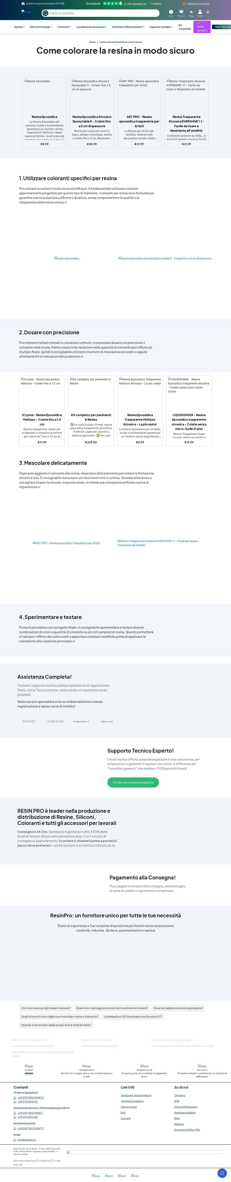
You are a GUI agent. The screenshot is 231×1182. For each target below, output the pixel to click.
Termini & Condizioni (132, 1101)
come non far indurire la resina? (97, 1040)
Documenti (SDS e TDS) (187, 1129)
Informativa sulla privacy (25, 1161)
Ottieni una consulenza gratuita (133, 782)
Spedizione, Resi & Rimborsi (136, 1095)
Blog (177, 1118)
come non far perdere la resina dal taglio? (172, 1040)
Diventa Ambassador (186, 1106)
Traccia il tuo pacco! (198, 3)
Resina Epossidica (44, 117)
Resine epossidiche (184, 1112)
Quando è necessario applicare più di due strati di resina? (56, 1025)
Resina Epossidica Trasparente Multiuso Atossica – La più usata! (140, 419)
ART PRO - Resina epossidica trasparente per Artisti (139, 121)
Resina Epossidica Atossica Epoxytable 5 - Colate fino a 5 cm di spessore (92, 121)
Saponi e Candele (160, 26)
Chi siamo (179, 1095)
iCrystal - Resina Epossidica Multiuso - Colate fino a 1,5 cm (42, 419)
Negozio (179, 1123)
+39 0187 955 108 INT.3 (31, 1128)
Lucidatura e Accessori (91, 26)
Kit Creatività (185, 27)
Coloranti (63, 26)
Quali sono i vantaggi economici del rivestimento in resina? (112, 1008)
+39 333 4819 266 (28, 1116)
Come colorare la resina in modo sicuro (116, 50)
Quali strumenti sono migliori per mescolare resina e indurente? (59, 1016)
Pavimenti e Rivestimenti (127, 26)
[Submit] (45, 13)
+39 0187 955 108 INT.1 (30, 1112)
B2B (176, 1101)
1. (21, 178)
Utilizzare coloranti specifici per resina (70, 178)
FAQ (123, 1112)
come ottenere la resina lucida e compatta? (33, 1046)
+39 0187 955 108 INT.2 (31, 1097)
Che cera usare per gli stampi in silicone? (46, 1008)
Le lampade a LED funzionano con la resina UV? (133, 1016)
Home (92, 42)
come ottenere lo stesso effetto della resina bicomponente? (183, 1046)
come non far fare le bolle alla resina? (29, 1040)
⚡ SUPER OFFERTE (202, 26)
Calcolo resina (129, 1106)
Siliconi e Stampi (40, 26)
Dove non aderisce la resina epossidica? (178, 1008)
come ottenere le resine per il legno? (100, 1046)
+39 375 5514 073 (28, 1101)
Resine (18, 26)
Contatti (126, 1118)
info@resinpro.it (27, 1139)
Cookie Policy (45, 1161)
